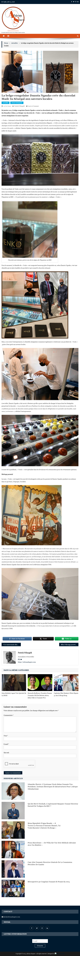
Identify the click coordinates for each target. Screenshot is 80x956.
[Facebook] (18, 659)
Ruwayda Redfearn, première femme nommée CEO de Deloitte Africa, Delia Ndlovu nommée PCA (40, 695)
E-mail (6, 744)
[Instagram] (19, 659)
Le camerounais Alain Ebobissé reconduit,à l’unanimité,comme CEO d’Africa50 (12, 644)
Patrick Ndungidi (19, 106)
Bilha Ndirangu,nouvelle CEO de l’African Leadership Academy (69, 644)
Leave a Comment (33, 106)
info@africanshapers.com (11, 917)
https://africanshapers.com (27, 662)
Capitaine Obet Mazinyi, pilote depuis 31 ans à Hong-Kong (66, 694)
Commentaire (9, 715)
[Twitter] (21, 659)
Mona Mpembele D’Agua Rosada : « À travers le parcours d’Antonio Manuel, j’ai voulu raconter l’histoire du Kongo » (44, 825)
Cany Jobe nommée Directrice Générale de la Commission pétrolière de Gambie (50, 863)
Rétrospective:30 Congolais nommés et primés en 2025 (49, 882)
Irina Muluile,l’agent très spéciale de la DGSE (14, 694)
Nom (6, 736)
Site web (6, 752)
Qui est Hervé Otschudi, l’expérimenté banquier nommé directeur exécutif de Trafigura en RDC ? (53, 805)
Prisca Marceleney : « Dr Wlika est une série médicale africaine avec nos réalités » (52, 844)
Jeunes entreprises (17, 102)
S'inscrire (40, 946)
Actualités (5, 102)
